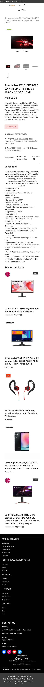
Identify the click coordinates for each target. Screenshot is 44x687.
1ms (23, 148)
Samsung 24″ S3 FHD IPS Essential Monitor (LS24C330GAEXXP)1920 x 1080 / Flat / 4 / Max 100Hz (22, 361)
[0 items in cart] (19, 5)
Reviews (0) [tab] (35, 157)
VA (21, 150)
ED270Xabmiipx (14, 150)
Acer (12, 18)
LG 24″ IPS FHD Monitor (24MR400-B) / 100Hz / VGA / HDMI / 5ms (22, 310)
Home (7, 18)
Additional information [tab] (22, 157)
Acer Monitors (20, 18)
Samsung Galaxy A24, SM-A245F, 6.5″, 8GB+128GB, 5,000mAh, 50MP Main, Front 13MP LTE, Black (21, 466)
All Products (16, 141)
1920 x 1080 (16, 148)
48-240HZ (29, 148)
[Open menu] (22, 9)
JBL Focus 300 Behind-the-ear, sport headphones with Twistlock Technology (21, 413)
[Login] (25, 5)
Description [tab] (10, 157)
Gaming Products (27, 141)
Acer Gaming (23, 139)
